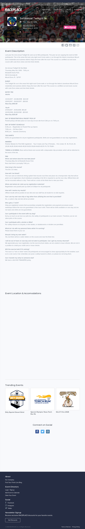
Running (25, 32)
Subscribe (78, 10)
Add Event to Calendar (12, 493)
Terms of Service (66, 527)
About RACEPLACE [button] (62, 4)
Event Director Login (77, 4)
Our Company (9, 480)
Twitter (10, 508)
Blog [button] (68, 10)
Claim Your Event (10, 495)
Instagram (11, 505)
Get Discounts (12, 520)
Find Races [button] (46, 10)
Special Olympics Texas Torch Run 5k (41, 413)
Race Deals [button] (58, 10)
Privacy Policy (76, 527)
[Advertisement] (42, 280)
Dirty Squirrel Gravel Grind (14, 412)
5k (31, 32)
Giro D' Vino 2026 (62, 412)
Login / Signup (9, 490)
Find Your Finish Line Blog (13, 482)
